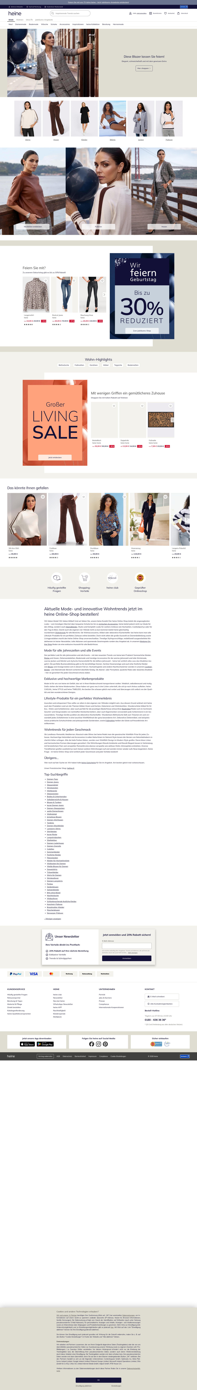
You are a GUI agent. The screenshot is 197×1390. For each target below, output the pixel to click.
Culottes (50, 849)
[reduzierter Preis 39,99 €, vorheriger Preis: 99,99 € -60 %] (104, 420)
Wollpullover (52, 898)
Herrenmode (118, 24)
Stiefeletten (52, 840)
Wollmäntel (52, 814)
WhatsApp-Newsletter (63, 1004)
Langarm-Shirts (54, 828)
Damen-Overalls (54, 846)
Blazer (50, 667)
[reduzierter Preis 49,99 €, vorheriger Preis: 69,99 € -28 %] (92, 295)
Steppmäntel (52, 785)
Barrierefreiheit (80, 1056)
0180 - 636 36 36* (155, 1019)
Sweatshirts (52, 869)
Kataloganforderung (16, 1010)
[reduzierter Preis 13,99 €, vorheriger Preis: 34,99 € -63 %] (132, 420)
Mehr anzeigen (132, 953)
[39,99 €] (27, 519)
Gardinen (94, 365)
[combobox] (75, 13)
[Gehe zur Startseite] (15, 13)
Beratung (106, 24)
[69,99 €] (68, 519)
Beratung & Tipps (14, 1001)
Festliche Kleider (54, 855)
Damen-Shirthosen (55, 820)
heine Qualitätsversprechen (19, 1014)
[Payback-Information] (185, 1056)
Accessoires (65, 24)
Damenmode (20, 24)
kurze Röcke (52, 834)
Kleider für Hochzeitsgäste (58, 860)
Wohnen (19, 20)
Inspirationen (78, 24)
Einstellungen (116, 1386)
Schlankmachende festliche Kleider (61, 901)
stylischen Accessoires (108, 624)
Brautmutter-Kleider (55, 907)
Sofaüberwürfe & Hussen (57, 799)
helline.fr (70, 768)
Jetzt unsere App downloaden (36, 1038)
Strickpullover (53, 878)
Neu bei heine (59, 1001)
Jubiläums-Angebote (44, 20)
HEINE (56, 989)
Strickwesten (52, 788)
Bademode (33, 24)
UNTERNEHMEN (107, 989)
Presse (102, 1001)
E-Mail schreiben (156, 997)
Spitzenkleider (53, 890)
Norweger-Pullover (55, 913)
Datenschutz (67, 1056)
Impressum (92, 1056)
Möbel (106, 365)
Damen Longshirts (55, 881)
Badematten (133, 365)
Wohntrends (60, 632)
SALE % (29, 20)
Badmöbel (126, 709)
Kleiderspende (59, 1014)
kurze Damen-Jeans (55, 805)
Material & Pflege (14, 1004)
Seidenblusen (52, 887)
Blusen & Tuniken (54, 802)
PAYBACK (57, 1017)
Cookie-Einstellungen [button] (118, 1056)
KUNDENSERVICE (16, 989)
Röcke (47, 658)
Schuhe (54, 24)
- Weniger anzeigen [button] (52, 919)
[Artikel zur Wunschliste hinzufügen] (46, 280)
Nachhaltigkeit (59, 1010)
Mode (11, 20)
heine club (57, 994)
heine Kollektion (93, 24)
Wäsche (44, 24)
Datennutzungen (128, 1315)
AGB (58, 1056)
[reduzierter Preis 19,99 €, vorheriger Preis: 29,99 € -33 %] (36, 295)
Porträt (102, 994)
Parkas (50, 884)
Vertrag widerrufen (45, 1056)
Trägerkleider (52, 872)
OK (98, 1380)
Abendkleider (71, 627)
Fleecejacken (52, 858)
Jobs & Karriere (105, 998)
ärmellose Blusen (54, 817)
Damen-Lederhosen (55, 843)
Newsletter (58, 998)
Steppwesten (52, 794)
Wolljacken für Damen (56, 863)
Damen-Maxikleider (55, 826)
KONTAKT (149, 989)
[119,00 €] (149, 519)
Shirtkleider (52, 831)
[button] (104, 294)
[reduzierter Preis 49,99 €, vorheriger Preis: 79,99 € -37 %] (64, 295)
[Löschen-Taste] (88, 13)
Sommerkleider (53, 852)
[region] (98, 1349)
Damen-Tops (52, 779)
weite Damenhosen (55, 811)
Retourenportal (13, 998)
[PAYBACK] (184, 7)
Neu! (11, 24)
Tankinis (50, 823)
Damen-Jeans (53, 782)
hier (112, 1327)
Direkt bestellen (14, 1007)
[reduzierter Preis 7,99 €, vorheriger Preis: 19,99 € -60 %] (161, 420)
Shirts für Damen (54, 875)
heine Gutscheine (88, 762)
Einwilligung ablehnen (84, 1386)
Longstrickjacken (54, 837)
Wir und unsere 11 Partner (67, 1315)
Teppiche (118, 365)
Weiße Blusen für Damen (57, 866)
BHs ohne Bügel (53, 893)
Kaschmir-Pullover (54, 904)
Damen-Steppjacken (56, 808)
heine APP (57, 1007)
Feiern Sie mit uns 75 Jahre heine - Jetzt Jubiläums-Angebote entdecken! (98, 2)
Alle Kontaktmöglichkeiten (161, 1004)
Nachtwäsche (53, 895)
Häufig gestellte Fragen (17, 994)
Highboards (52, 791)
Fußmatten (79, 365)
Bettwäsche (64, 365)
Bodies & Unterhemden (57, 796)
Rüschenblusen (53, 910)
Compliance (104, 1004)
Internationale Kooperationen (111, 1007)
